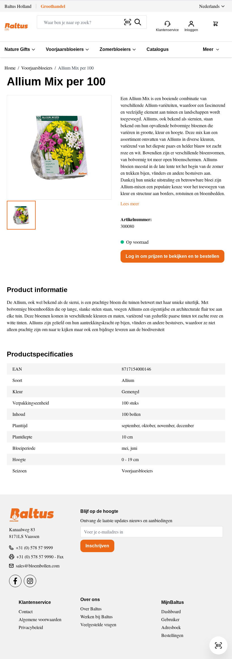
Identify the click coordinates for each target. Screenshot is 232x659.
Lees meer (130, 203)
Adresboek (171, 627)
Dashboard (171, 611)
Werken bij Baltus (96, 616)
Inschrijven (97, 545)
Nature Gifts (17, 49)
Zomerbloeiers (115, 49)
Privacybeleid (31, 627)
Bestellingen (172, 635)
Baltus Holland (18, 6)
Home (10, 68)
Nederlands (209, 6)
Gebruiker (170, 619)
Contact (26, 611)
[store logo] (16, 26)
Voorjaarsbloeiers (65, 49)
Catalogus (158, 49)
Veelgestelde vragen (98, 624)
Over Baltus (91, 609)
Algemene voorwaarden (40, 619)
